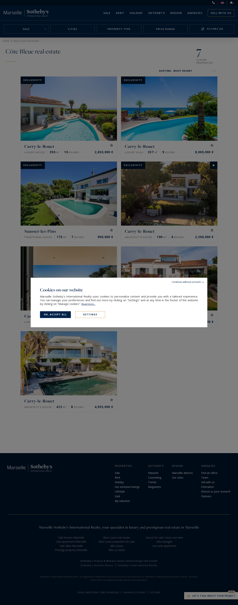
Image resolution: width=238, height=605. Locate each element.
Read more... (88, 304)
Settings (90, 314)
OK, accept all (55, 314)
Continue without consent (186, 282)
